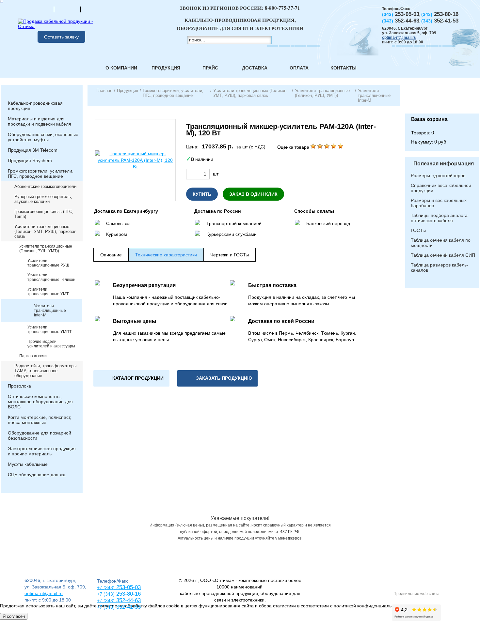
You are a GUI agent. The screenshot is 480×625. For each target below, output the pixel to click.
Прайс (210, 67)
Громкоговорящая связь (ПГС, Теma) (43, 214)
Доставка (254, 67)
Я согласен (14, 616)
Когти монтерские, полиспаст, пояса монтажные (39, 420)
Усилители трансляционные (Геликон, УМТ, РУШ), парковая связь (45, 231)
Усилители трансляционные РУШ (48, 262)
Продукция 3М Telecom (32, 150)
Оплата (299, 67)
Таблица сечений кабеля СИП (443, 255)
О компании (121, 67)
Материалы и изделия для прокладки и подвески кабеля (39, 121)
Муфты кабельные (28, 464)
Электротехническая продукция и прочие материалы (42, 451)
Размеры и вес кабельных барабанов (439, 203)
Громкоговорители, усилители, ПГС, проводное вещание (40, 173)
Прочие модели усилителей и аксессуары (51, 343)
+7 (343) (106, 607)
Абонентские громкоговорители (45, 186)
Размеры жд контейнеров (438, 175)
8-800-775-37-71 (282, 7)
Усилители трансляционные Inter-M (50, 310)
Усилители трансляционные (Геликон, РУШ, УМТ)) (45, 248)
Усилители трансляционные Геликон (51, 277)
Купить (202, 194)
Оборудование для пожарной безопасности (39, 435)
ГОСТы (418, 230)
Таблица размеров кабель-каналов (439, 267)
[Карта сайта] (67, 9)
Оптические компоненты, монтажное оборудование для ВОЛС (40, 401)
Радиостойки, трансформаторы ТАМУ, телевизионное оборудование (45, 370)
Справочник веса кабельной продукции (441, 188)
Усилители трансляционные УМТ (48, 291)
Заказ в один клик (253, 194)
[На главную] (41, 9)
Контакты (343, 67)
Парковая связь (33, 356)
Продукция (166, 67)
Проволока (19, 386)
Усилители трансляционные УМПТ (49, 329)
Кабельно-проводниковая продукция (35, 105)
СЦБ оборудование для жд (36, 474)
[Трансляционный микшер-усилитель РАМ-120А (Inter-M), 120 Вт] (135, 160)
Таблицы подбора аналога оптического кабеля (439, 218)
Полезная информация (443, 163)
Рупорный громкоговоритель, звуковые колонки (43, 199)
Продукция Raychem (30, 160)
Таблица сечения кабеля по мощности (441, 242)
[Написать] (94, 9)
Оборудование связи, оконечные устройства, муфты (43, 137)
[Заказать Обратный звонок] (442, 99)
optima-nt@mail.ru (399, 37)
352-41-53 (128, 607)
